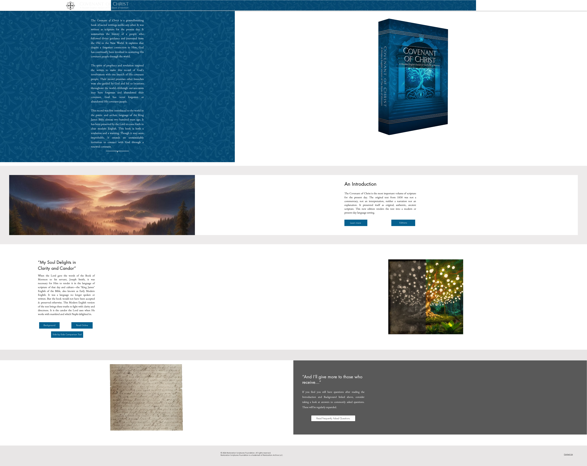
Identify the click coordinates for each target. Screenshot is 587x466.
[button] (536, 5)
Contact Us (568, 454)
